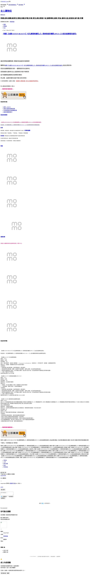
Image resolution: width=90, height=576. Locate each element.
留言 (15, 483)
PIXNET (34, 556)
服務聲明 (58, 556)
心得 (4, 462)
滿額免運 (3, 236)
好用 (2, 127)
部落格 (5, 26)
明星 (2, 146)
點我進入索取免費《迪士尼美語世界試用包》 (27, 81)
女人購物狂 (6, 11)
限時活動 (5, 463)
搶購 (29, 130)
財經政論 (12, 21)
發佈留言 (3, 498)
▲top (2, 487)
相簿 (4, 24)
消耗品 (5, 460)
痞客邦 (11, 483)
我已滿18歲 (3, 573)
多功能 (2, 135)
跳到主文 (3, 14)
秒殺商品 (5, 467)
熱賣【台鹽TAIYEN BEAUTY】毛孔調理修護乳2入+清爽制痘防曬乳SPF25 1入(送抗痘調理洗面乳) (40, 34)
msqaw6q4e (3, 475)
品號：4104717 (7, 107)
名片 (4, 27)
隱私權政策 (53, 556)
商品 (4, 465)
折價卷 (26, 130)
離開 (8, 573)
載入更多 (3, 489)
